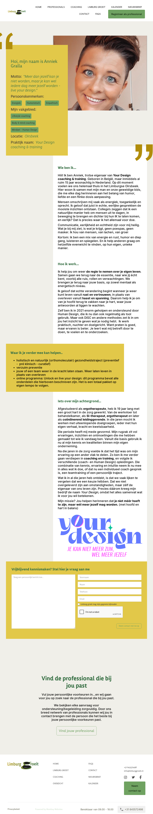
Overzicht (58, 783)
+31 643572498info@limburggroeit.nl (133, 769)
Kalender (116, 7)
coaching (76, 7)
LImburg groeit (96, 7)
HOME (56, 763)
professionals (56, 7)
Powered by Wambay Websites (49, 809)
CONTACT (84, 14)
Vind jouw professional (76, 731)
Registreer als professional (126, 14)
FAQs (98, 14)
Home (38, 7)
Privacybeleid (14, 809)
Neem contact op (134, 788)
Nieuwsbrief (135, 7)
